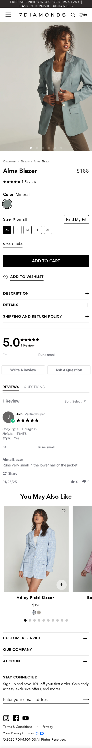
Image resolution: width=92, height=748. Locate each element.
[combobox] (75, 401)
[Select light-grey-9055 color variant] (39, 612)
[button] (31, 148)
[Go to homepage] (42, 15)
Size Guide (12, 244)
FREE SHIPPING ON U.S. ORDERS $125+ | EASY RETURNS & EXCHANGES (46, 4)
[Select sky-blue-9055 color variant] (34, 612)
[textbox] (88, 403)
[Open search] (73, 15)
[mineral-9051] (7, 204)
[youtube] (25, 718)
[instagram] (6, 718)
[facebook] (16, 718)
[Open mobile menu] (8, 15)
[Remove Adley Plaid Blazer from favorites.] (64, 510)
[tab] (23, 369)
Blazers (25, 161)
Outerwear (9, 161)
